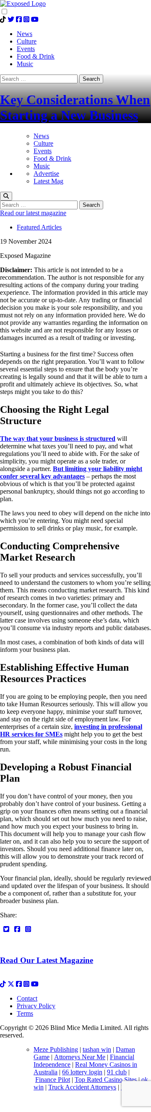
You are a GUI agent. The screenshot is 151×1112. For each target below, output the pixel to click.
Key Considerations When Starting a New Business (75, 107)
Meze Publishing (56, 1049)
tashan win (97, 1049)
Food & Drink (52, 158)
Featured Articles (39, 227)
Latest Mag (48, 181)
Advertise (46, 173)
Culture (43, 143)
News (41, 135)
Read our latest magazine (33, 212)
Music (42, 166)
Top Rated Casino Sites (106, 1079)
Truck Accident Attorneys (82, 1087)
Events (43, 150)
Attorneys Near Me (79, 1057)
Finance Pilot (52, 1079)
